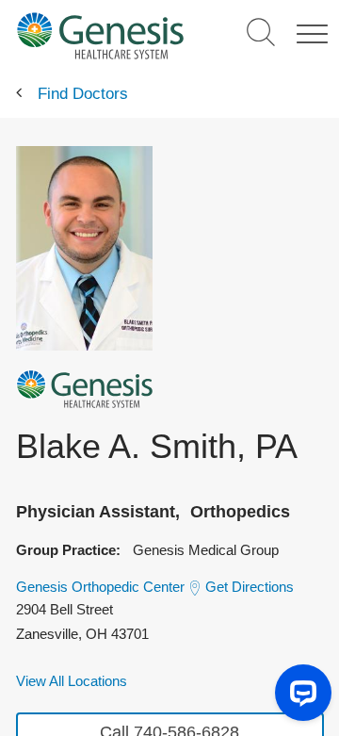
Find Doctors (83, 94)
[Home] (100, 35)
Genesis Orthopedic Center (100, 587)
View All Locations (71, 681)
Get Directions (249, 587)
